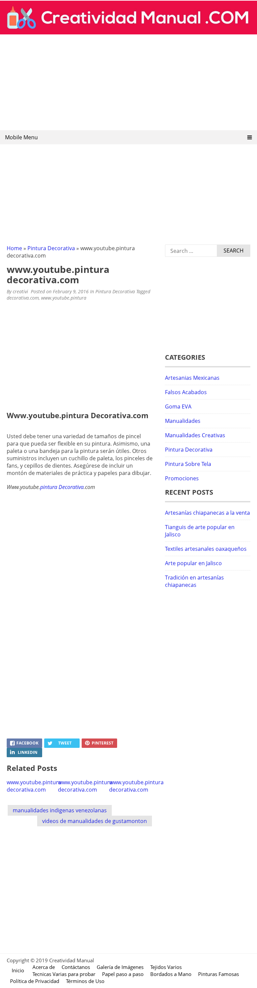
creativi (20, 291)
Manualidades (182, 421)
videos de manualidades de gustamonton (94, 821)
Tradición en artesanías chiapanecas (194, 581)
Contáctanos (76, 967)
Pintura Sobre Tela (188, 464)
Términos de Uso (85, 981)
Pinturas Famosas (218, 974)
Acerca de (43, 967)
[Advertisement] (128, 83)
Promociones (182, 478)
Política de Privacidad (34, 981)
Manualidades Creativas (195, 435)
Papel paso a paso (123, 974)
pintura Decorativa (62, 487)
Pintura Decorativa (51, 248)
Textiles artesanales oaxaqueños (206, 548)
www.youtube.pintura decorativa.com (34, 786)
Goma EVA (178, 406)
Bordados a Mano (170, 974)
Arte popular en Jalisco (193, 563)
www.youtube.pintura (63, 298)
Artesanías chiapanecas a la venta (207, 512)
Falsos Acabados (186, 392)
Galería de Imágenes (120, 967)
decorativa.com (23, 298)
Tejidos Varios (166, 967)
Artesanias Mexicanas (192, 377)
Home (14, 248)
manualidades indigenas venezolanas (60, 810)
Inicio (18, 970)
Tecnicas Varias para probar (63, 974)
